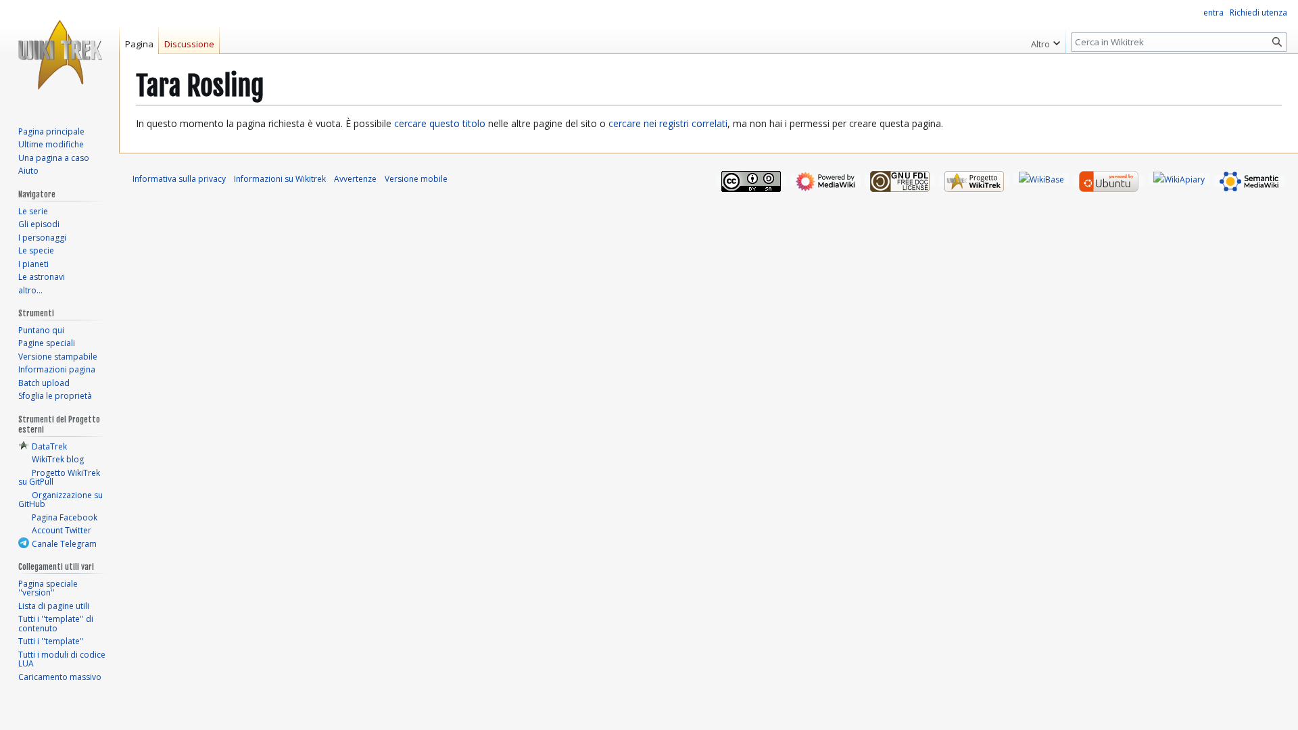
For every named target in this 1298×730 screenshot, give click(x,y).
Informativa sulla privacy (179, 179)
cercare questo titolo (439, 123)
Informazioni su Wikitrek (280, 179)
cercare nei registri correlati (667, 123)
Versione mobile (416, 179)
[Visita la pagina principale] (59, 54)
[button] (1045, 40)
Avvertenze (355, 179)
